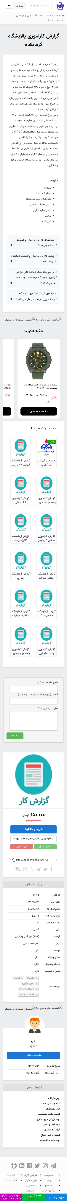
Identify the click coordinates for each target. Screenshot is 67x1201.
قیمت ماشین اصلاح (50, 1135)
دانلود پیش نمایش (32, 839)
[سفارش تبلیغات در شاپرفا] (20, 321)
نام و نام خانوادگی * (47, 683)
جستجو (20, 6)
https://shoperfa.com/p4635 (32, 860)
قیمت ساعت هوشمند (49, 1114)
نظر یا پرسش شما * (48, 709)
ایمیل (38, 695)
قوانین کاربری (30, 1175)
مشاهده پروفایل (34, 1055)
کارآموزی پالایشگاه (27, 989)
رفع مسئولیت (30, 1180)
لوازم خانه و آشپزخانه (49, 1140)
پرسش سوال (45, 847)
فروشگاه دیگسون (51, 1130)
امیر (33, 1041)
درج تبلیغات (54, 1098)
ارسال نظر (15, 736)
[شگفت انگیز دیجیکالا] (48, 321)
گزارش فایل (21, 847)
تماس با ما (11, 1180)
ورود (48, 1180)
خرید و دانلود (33, 829)
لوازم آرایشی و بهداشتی (48, 1119)
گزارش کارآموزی (28, 983)
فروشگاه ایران (32, 1073)
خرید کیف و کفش (51, 1125)
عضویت (48, 1175)
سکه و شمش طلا (51, 1104)
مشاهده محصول (38, 411)
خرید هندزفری (53, 1109)
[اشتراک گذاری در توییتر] (45, 870)
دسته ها (39, 15)
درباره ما (11, 1175)
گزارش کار (30, 978)
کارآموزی (17, 978)
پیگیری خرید (48, 1191)
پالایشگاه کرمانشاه (27, 994)
